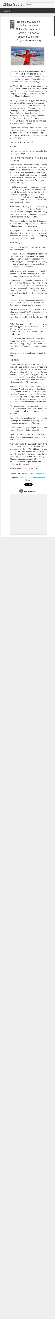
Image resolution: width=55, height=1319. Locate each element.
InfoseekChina (41, 473)
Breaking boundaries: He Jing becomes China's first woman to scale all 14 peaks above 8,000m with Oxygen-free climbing (28, 31)
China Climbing (25, 477)
